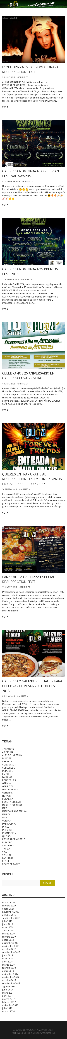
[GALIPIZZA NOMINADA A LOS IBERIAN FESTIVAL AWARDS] (33, 143)
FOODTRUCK (9, 780)
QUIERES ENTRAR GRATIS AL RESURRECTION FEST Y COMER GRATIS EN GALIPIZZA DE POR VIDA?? (32, 479)
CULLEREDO (8, 767)
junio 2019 (7, 924)
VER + (5, 106)
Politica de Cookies (21, 1032)
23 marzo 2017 (9, 587)
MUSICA (6, 814)
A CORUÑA (7, 752)
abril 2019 (7, 930)
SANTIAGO (8, 845)
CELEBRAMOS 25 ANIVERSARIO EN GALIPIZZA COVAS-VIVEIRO (28, 375)
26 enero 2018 (9, 489)
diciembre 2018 (10, 942)
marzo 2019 (8, 933)
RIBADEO (7, 842)
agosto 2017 (8, 986)
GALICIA (6, 783)
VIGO (4, 851)
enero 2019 (8, 939)
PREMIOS (7, 829)
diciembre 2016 (10, 1005)
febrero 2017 (9, 1002)
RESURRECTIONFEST (13, 839)
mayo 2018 (8, 958)
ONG (4, 817)
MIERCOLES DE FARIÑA (14, 811)
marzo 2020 (8, 902)
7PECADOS (8, 749)
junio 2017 (7, 989)
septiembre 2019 (11, 918)
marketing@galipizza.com (43, 1032)
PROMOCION (9, 833)
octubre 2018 (9, 949)
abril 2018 (7, 961)
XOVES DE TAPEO (11, 864)
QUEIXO (6, 836)
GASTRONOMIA (10, 789)
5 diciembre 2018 (11, 181)
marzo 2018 (8, 964)
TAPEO (6, 848)
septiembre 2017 (11, 983)
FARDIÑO (7, 777)
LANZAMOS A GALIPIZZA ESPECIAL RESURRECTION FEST (28, 579)
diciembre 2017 (10, 974)
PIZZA (5, 826)
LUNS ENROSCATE (12, 801)
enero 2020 (8, 908)
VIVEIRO (6, 854)
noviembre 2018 (10, 946)
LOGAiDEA (7, 798)
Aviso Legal (47, 1029)
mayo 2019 (8, 927)
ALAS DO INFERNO (12, 755)
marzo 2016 (8, 1011)
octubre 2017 (9, 980)
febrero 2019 (9, 936)
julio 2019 (7, 921)
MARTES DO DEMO (12, 805)
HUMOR (6, 795)
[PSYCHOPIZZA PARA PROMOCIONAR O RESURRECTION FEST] (33, 39)
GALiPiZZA (22, 77)
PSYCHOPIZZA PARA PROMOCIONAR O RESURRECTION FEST (31, 69)
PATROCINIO (9, 823)
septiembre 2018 (11, 952)
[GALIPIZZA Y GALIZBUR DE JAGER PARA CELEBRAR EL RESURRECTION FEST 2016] (33, 653)
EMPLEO (6, 773)
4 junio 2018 (8, 383)
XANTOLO (7, 857)
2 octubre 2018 (10, 279)
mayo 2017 (8, 992)
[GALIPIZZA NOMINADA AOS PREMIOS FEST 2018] (33, 241)
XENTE (6, 861)
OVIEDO (6, 820)
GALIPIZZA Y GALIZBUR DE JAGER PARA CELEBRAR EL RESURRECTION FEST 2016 (32, 686)
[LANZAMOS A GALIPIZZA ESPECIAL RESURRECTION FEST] (33, 549)
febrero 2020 (9, 905)
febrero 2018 (9, 967)
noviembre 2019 (10, 911)
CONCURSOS (9, 764)
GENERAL (7, 792)
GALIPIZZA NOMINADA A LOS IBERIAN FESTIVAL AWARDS (30, 173)
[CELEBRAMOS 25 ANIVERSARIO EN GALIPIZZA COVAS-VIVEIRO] (33, 345)
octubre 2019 (9, 914)
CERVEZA (7, 761)
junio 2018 (7, 955)
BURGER (6, 758)
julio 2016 (7, 1008)
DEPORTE (7, 770)
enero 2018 (8, 970)
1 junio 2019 (8, 77)
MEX (4, 808)
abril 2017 (7, 995)
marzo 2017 (8, 998)
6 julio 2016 (8, 696)
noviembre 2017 (10, 977)
